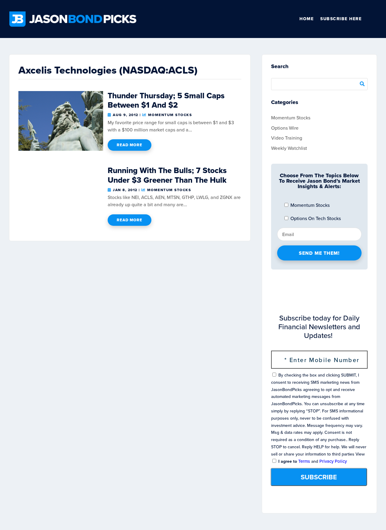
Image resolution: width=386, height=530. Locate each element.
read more (129, 145)
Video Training (286, 137)
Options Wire (285, 128)
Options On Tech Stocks (315, 218)
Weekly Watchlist (289, 148)
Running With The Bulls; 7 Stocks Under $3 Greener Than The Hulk (167, 175)
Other (374, 19)
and (312, 461)
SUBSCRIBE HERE (341, 19)
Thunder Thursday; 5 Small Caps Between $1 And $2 (166, 100)
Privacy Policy (333, 461)
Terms (304, 461)
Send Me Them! (319, 253)
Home (306, 19)
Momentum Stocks (170, 115)
